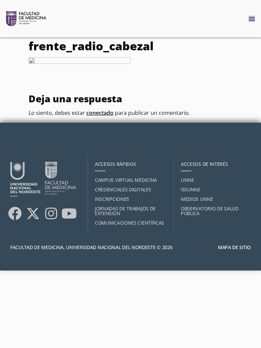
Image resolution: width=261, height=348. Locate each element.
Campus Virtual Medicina (126, 180)
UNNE (187, 180)
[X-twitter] (33, 213)
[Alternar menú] (251, 18)
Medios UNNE (197, 199)
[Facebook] (15, 213)
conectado (100, 113)
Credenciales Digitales (123, 189)
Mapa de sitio (234, 247)
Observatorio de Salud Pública (210, 210)
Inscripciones (112, 199)
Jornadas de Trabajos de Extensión (125, 210)
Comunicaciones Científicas (129, 223)
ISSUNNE (191, 189)
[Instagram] (51, 213)
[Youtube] (69, 213)
